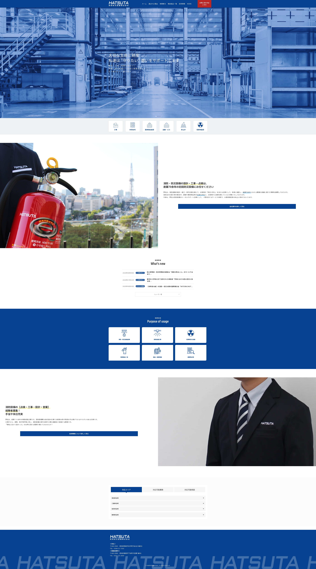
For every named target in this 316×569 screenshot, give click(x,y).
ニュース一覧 (158, 294)
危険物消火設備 (190, 339)
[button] (157, 116)
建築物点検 (191, 357)
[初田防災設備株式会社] (119, 3)
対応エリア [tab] (126, 489)
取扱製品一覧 (124, 357)
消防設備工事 (157, 339)
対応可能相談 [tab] (189, 489)
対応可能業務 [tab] (158, 489)
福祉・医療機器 (157, 357)
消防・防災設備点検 (124, 339)
